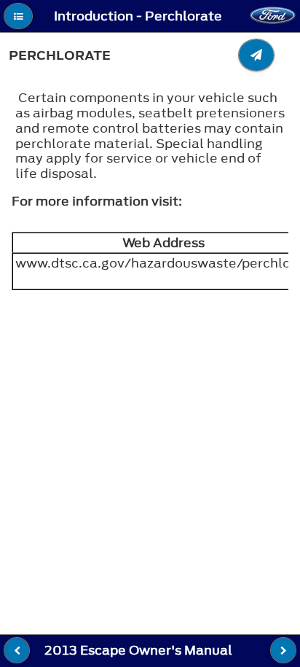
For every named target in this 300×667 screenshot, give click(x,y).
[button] (18, 16)
